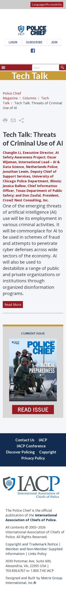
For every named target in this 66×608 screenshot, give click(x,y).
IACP (43, 440)
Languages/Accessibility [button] (47, 4)
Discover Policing (20, 452)
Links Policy (37, 553)
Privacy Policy (33, 458)
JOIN (54, 42)
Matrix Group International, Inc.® (34, 580)
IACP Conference (31, 446)
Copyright (47, 452)
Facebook (33, 50)
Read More (12, 304)
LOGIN (13, 42)
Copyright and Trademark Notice (32, 544)
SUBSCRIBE (34, 42)
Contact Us (24, 440)
